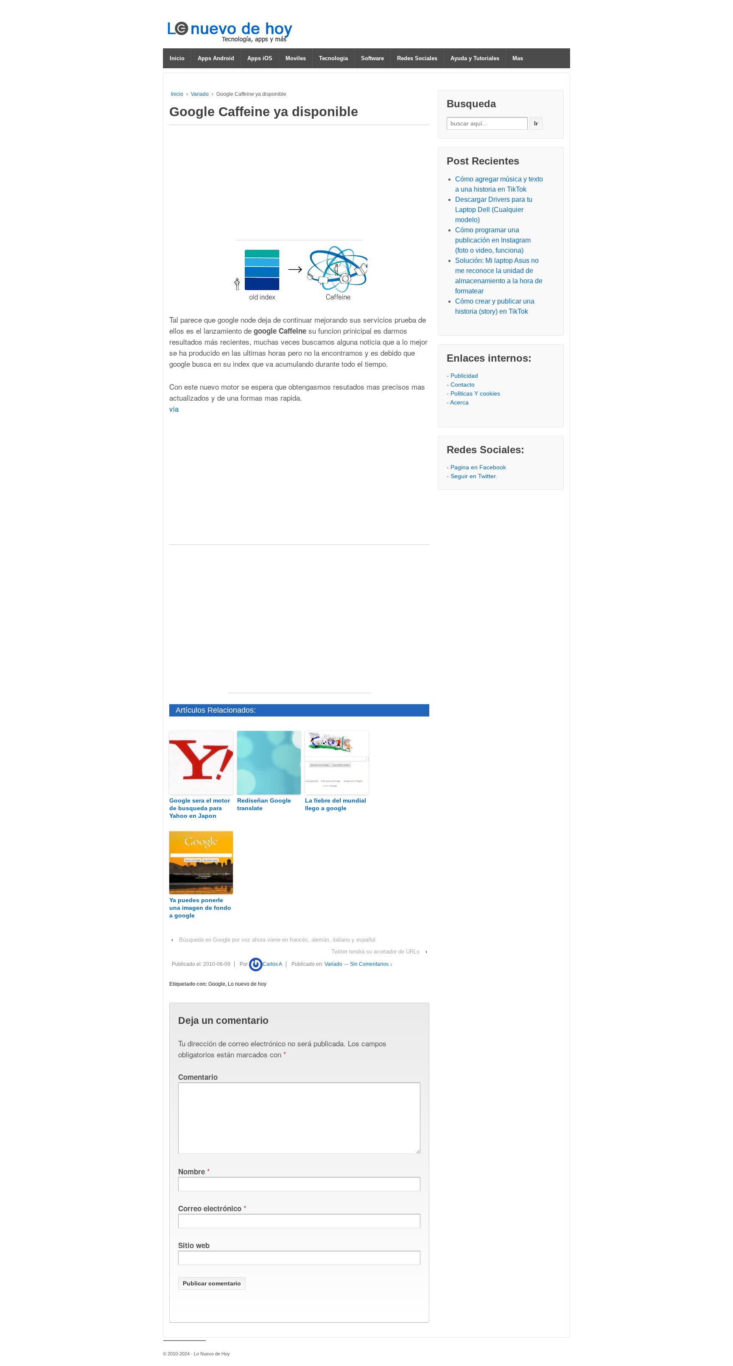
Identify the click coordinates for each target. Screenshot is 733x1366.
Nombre (191, 1171)
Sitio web (194, 1245)
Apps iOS (259, 58)
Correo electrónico (209, 1208)
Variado (200, 94)
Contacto (462, 384)
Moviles (295, 58)
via (174, 408)
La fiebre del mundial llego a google (335, 804)
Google (216, 984)
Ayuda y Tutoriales (474, 58)
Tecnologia (333, 58)
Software (372, 58)
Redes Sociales (417, 58)
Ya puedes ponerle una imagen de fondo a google (200, 908)
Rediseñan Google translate (264, 804)
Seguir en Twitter (472, 476)
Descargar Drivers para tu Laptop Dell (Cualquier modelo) (493, 209)
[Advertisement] (299, 187)
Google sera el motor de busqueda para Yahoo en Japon (199, 808)
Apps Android (216, 58)
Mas (517, 58)
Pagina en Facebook (478, 467)
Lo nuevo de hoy (247, 984)
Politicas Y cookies (475, 393)
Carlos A (272, 964)
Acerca (459, 402)
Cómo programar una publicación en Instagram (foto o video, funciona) (493, 240)
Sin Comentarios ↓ (371, 964)
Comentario (198, 1077)
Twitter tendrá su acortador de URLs (375, 951)
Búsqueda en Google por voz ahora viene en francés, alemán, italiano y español (277, 940)
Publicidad (464, 375)
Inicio (177, 58)
